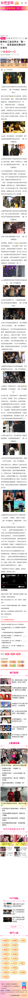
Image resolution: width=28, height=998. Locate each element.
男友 (16, 243)
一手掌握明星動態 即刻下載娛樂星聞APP (12, 632)
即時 (18, 8)
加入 (20, 662)
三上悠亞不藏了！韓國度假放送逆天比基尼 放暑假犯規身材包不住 (10, 64)
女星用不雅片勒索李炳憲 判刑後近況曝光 (13, 819)
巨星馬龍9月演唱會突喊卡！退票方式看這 (14, 809)
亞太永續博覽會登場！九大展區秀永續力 (18, 912)
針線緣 (3, 8)
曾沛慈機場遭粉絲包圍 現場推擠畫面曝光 (13, 824)
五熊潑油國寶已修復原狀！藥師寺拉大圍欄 (13, 814)
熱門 (23, 8)
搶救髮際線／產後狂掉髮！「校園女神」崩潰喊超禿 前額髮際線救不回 (17, 64)
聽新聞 (2, 38)
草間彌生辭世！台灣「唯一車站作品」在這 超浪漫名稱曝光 (9, 849)
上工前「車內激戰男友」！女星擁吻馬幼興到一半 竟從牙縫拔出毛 (20, 844)
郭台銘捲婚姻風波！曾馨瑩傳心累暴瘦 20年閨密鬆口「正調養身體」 (23, 849)
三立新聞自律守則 (6, 986)
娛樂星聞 (2, 35)
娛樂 (7, 35)
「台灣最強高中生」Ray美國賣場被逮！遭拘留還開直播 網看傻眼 (9, 854)
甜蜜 (25, 386)
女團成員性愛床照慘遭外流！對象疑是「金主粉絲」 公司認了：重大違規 (6, 844)
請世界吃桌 (11, 8)
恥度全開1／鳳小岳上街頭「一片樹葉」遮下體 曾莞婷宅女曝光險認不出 (24, 64)
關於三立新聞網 (6, 984)
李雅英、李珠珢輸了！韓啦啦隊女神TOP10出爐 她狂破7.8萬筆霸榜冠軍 (3, 64)
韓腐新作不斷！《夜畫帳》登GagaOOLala (11, 769)
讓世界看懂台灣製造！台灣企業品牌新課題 (18, 919)
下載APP (4, 662)
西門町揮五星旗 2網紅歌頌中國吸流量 (13, 765)
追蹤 (3, 665)
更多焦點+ (14, 926)
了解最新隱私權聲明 (15, 995)
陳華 (11, 96)
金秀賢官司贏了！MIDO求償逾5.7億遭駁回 (13, 774)
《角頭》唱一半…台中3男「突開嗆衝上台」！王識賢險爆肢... (13, 646)
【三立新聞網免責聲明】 (8, 619)
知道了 (24, 995)
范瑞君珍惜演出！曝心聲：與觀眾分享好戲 (13, 779)
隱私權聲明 (14, 984)
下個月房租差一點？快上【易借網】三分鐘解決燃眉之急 (11, 641)
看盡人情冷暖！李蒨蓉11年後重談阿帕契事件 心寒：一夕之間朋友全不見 (23, 854)
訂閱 (11, 662)
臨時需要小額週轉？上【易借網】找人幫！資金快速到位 (11, 636)
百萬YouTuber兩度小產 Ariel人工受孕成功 (12, 624)
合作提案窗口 (16, 986)
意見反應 (4, 988)
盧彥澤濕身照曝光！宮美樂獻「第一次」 (13, 784)
